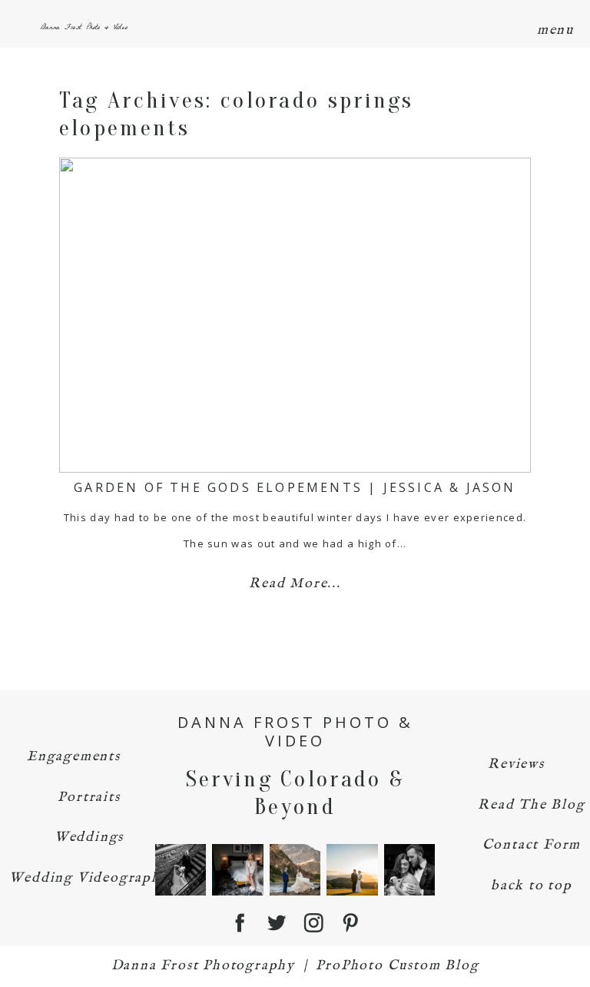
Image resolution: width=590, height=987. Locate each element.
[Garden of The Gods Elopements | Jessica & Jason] (295, 315)
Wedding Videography (88, 878)
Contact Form (532, 845)
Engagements (74, 757)
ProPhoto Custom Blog (397, 966)
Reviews (516, 764)
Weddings (89, 837)
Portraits (89, 797)
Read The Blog (531, 805)
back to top (531, 886)
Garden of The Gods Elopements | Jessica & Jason (294, 487)
